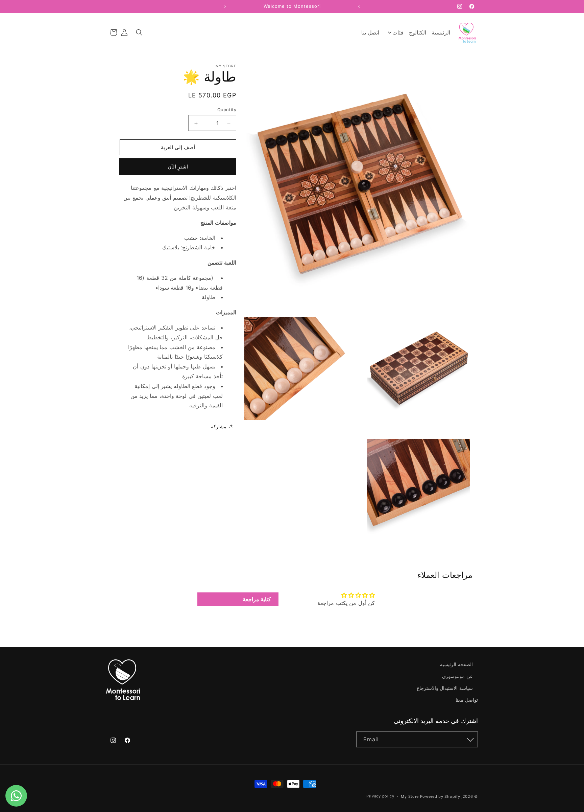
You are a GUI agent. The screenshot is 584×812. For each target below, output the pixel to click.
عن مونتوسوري (457, 676)
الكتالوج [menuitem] (417, 32)
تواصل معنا (467, 700)
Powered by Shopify (440, 796)
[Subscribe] (470, 739)
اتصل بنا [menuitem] (370, 32)
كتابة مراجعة (257, 599)
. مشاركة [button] (220, 426)
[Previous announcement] (358, 6)
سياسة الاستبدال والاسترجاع (445, 688)
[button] (139, 32)
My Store (410, 796)
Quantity (226, 109)
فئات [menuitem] (397, 32)
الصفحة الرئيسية (456, 664)
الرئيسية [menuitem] (441, 32)
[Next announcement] (225, 6)
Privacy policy (380, 796)
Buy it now (211, 167)
